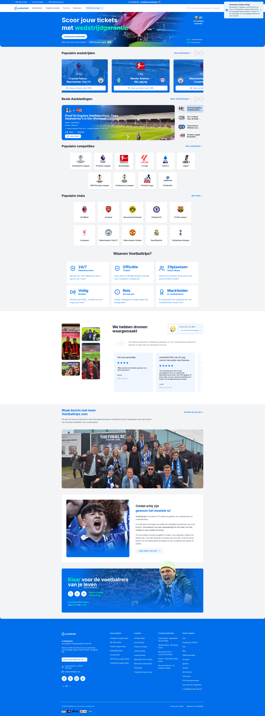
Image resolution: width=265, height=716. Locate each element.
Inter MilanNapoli (70, 121)
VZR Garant (186, 676)
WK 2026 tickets (115, 642)
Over (184, 638)
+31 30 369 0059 (246, 2)
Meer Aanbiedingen (180, 99)
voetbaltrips (67, 641)
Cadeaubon (77, 8)
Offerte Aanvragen (188, 655)
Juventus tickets (139, 651)
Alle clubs (195, 196)
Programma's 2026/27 (190, 642)
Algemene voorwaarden (195, 706)
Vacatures (185, 659)
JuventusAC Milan (71, 124)
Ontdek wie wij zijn (192, 412)
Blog (184, 651)
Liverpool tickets (139, 655)
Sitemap (185, 668)
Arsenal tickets (139, 642)
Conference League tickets (119, 663)
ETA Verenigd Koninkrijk (190, 680)
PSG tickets (138, 668)
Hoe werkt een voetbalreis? (192, 685)
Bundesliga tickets (116, 650)
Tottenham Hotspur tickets (143, 672)
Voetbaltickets (37, 8)
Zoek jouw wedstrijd (74, 36)
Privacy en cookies (176, 706)
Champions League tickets (119, 638)
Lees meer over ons (148, 551)
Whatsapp (231, 2)
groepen (185, 663)
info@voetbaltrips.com (72, 672)
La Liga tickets (115, 655)
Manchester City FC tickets (143, 659)
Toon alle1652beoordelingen (189, 330)
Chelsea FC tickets (140, 647)
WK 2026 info (187, 672)
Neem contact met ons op (73, 659)
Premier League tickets (118, 646)
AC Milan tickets (139, 638)
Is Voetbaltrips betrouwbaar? (192, 689)
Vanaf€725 (74, 136)
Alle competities (193, 146)
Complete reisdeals (53, 8)
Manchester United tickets (143, 663)
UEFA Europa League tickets (119, 659)
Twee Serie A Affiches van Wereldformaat (93, 116)
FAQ (183, 647)
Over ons (66, 8)
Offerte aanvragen (93, 8)
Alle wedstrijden (181, 53)
